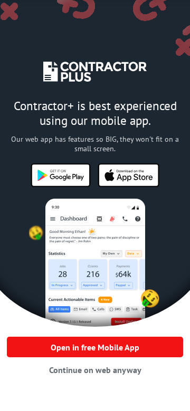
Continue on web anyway (95, 370)
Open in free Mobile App (95, 347)
